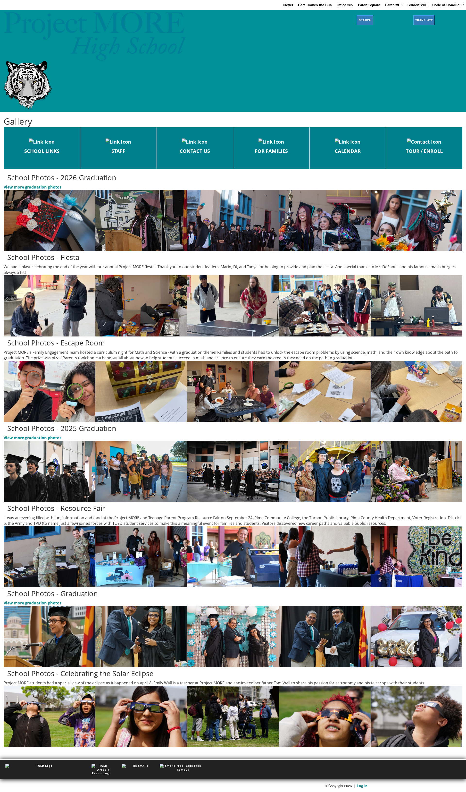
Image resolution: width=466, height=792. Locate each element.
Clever (288, 4)
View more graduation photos (32, 187)
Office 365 (345, 4)
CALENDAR (348, 151)
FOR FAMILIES (271, 151)
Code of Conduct (446, 4)
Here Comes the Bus (315, 4)
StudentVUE (417, 4)
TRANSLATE (424, 20)
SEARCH (365, 20)
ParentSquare (369, 4)
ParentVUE (394, 4)
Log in (362, 785)
